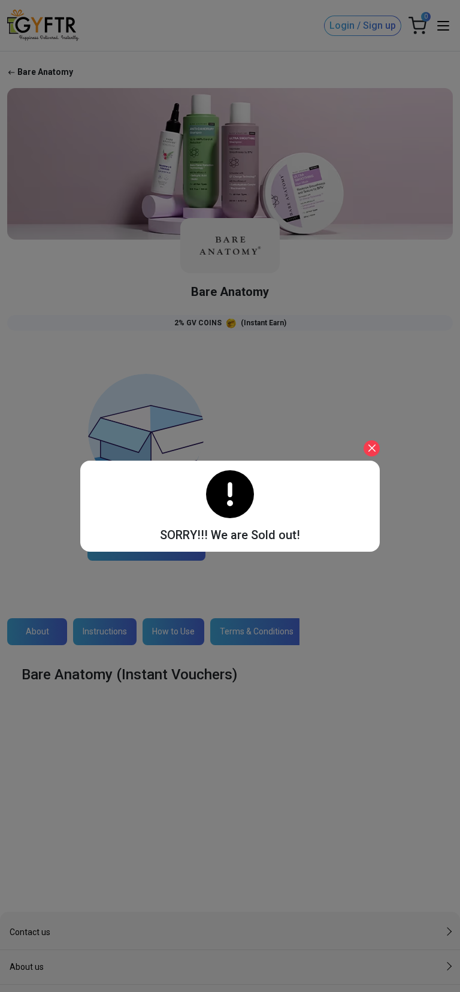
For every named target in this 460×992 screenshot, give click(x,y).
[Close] (372, 448)
